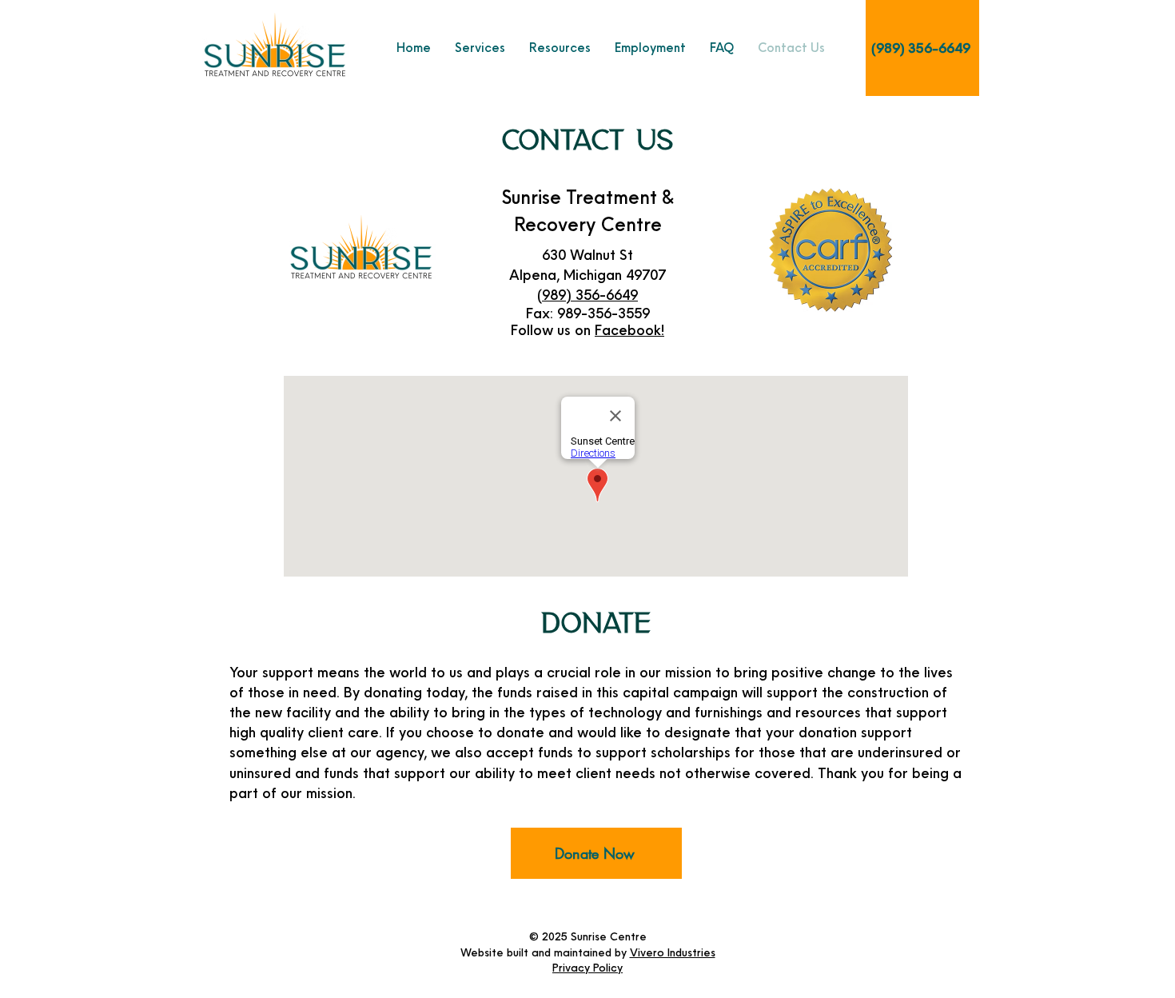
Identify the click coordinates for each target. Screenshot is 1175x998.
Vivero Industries (672, 952)
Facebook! (629, 330)
